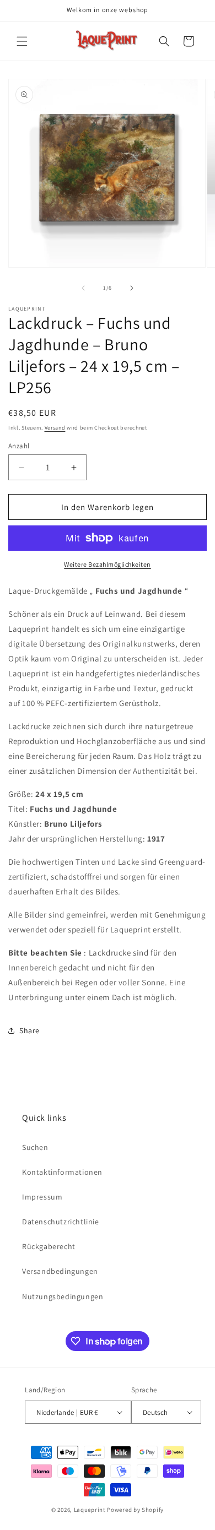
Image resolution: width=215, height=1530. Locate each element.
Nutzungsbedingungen (62, 1296)
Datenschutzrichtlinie (60, 1222)
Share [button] (29, 1030)
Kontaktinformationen (62, 1172)
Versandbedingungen (60, 1271)
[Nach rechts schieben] (132, 288)
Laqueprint (90, 1509)
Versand (55, 427)
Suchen (35, 1147)
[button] (22, 41)
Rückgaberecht (49, 1246)
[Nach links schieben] (83, 288)
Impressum (42, 1197)
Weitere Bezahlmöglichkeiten (107, 564)
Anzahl (18, 446)
